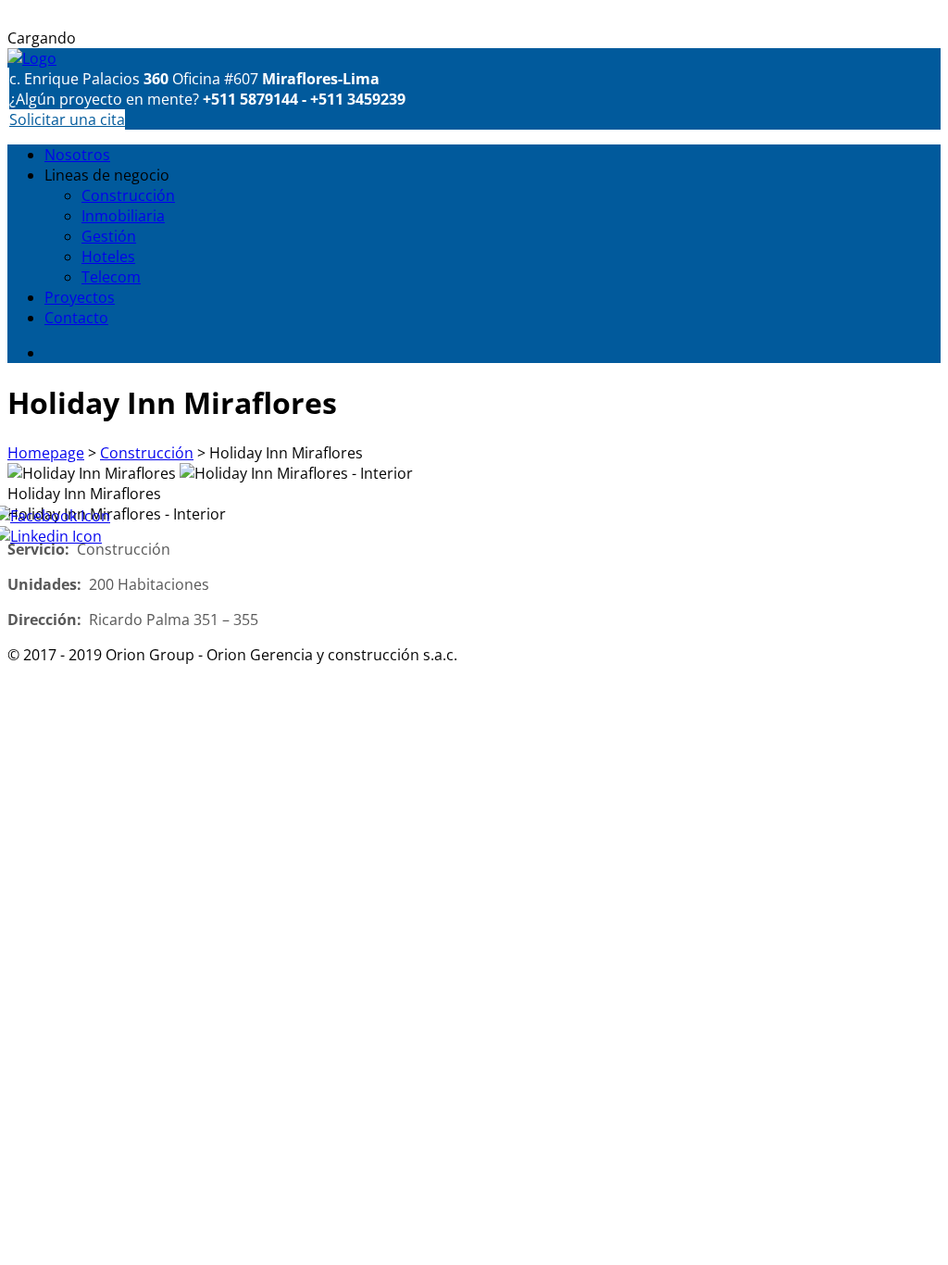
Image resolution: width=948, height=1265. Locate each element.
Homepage (45, 453)
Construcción (128, 195)
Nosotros (77, 154)
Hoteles (108, 256)
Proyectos (79, 297)
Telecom (111, 277)
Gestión (108, 236)
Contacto (76, 317)
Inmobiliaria (123, 216)
